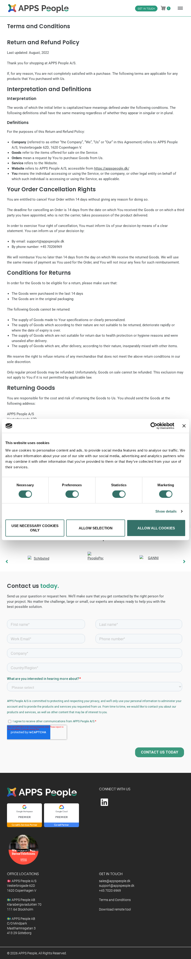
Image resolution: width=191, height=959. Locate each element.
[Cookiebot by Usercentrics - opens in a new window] (153, 425)
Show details (166, 511)
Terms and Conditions (115, 900)
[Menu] (179, 8)
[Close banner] (184, 426)
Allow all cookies (156, 528)
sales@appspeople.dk (114, 881)
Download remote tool (115, 909)
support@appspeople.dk (116, 886)
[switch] (72, 494)
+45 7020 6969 (110, 890)
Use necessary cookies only (34, 528)
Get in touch (146, 8)
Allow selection (96, 528)
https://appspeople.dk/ (111, 168)
